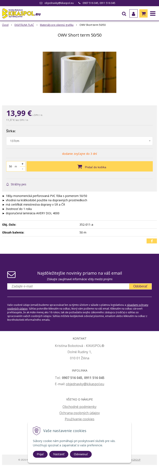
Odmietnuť (81, 454)
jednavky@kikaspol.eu (87, 384)
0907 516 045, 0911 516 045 (99, 3)
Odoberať (140, 286)
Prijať (40, 454)
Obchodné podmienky (79, 406)
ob (68, 384)
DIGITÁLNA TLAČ (24, 25)
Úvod (5, 25)
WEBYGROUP (133, 459)
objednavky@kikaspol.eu (59, 3)
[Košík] (143, 13)
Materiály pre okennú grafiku (56, 25)
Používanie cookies (79, 419)
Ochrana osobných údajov (79, 413)
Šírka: (11, 131)
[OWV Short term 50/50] (79, 72)
